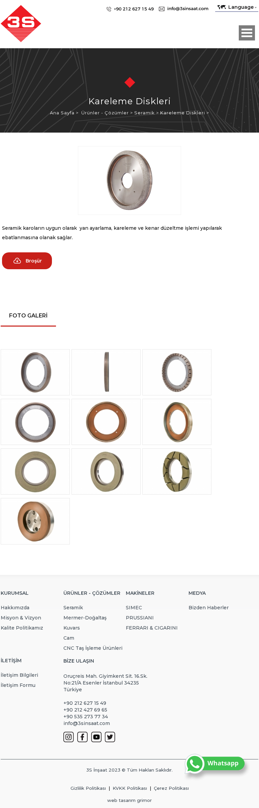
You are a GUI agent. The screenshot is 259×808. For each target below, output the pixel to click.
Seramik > (147, 112)
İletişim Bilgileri (19, 675)
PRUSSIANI (140, 618)
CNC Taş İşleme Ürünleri (92, 648)
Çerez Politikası (171, 788)
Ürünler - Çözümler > (107, 112)
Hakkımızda (15, 608)
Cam (68, 638)
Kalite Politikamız (22, 628)
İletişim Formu (18, 685)
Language (241, 7)
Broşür (34, 261)
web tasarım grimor (129, 800)
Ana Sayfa (63, 112)
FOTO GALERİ (28, 315)
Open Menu (247, 32)
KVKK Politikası (130, 788)
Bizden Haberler (209, 608)
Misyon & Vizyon (21, 618)
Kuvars (71, 628)
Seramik (73, 608)
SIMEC (134, 608)
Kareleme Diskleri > (184, 112)
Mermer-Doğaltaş (85, 618)
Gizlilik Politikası (88, 788)
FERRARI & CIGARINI (152, 628)
